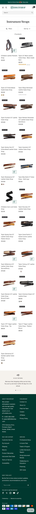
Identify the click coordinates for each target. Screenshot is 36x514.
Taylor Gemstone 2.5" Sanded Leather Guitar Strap (7, 356)
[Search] (6, 7)
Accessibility (5, 463)
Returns (4, 450)
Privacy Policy (24, 418)
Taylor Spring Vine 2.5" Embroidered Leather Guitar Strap (9, 149)
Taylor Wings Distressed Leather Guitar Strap (25, 89)
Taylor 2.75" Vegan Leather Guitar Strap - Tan (9, 325)
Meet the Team (24, 408)
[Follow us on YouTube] (13, 493)
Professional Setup (25, 440)
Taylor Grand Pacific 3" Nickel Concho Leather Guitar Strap (25, 237)
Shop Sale (25, 2)
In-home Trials (24, 443)
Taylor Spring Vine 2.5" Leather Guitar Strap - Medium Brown (7, 237)
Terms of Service (7, 460)
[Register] (28, 485)
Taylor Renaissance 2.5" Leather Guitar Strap (8, 178)
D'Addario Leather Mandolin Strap (9, 57)
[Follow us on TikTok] (17, 493)
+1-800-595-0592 (9, 416)
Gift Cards (23, 470)
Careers (22, 412)
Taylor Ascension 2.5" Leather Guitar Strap (25, 148)
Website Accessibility (16, 498)
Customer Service (7, 440)
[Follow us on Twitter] (6, 493)
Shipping (4, 446)
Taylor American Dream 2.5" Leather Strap (27, 295)
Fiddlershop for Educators (24, 462)
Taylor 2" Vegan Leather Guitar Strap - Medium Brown (25, 326)
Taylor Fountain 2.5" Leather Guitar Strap (9, 119)
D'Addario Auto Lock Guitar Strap (9, 208)
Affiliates (22, 415)
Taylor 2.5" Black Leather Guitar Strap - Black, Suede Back (26, 58)
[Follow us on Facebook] (2, 493)
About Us (22, 405)
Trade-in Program (25, 446)
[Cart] (33, 7)
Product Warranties (7, 453)
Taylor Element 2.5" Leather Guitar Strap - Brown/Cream (9, 296)
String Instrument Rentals (25, 456)
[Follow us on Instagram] (9, 493)
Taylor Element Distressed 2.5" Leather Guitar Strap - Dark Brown (26, 120)
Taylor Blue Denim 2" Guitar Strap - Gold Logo (26, 178)
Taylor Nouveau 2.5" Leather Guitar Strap (24, 208)
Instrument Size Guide (8, 456)
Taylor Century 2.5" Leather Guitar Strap (26, 265)
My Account (5, 443)
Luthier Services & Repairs (25, 451)
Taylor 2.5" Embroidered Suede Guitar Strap (8, 89)
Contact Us (23, 402)
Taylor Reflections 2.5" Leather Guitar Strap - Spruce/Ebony (7, 266)
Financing (22, 466)
